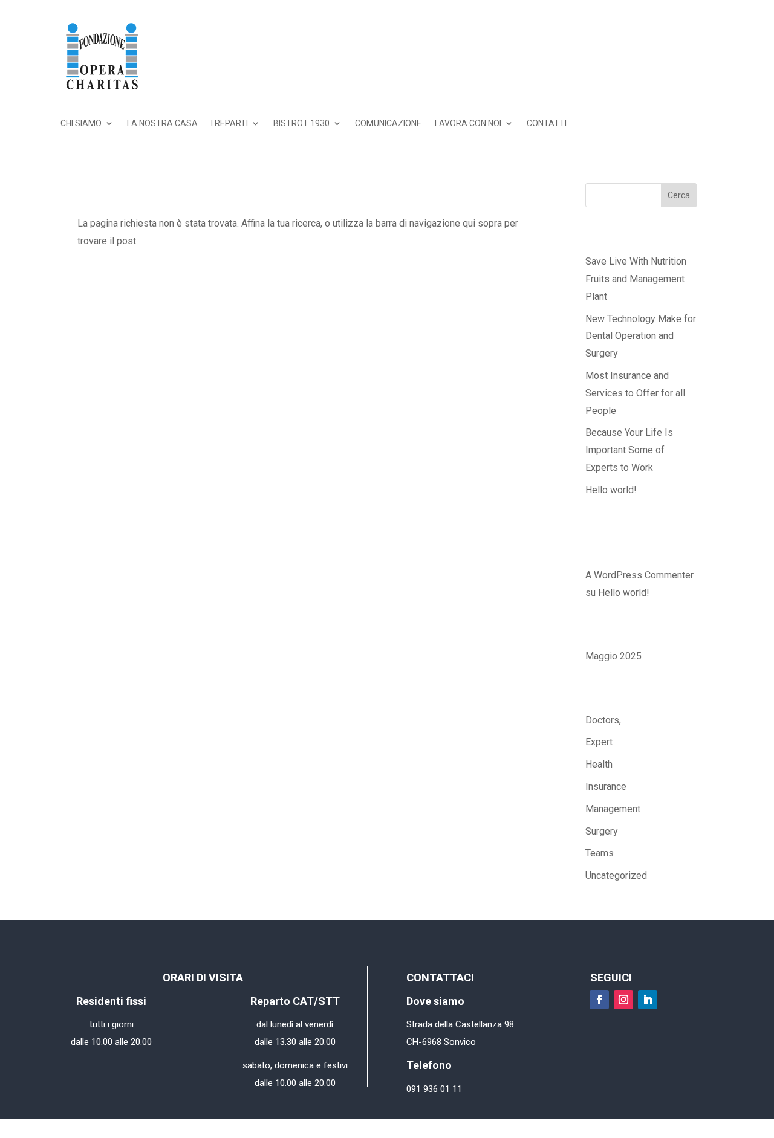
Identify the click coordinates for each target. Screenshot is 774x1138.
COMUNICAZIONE (388, 123)
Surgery (601, 831)
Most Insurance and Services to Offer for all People (635, 393)
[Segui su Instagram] (623, 999)
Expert (599, 742)
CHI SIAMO (81, 123)
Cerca (679, 195)
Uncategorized (616, 875)
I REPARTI (229, 123)
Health (599, 764)
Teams (599, 853)
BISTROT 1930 (301, 123)
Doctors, (603, 720)
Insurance (605, 786)
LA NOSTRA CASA (162, 123)
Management (612, 809)
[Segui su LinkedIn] (647, 999)
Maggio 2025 (613, 656)
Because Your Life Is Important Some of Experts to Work (629, 450)
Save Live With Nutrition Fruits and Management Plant (635, 279)
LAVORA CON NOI (468, 123)
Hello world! (611, 490)
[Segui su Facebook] (599, 999)
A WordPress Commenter (639, 575)
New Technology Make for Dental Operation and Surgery (640, 336)
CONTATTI (547, 123)
